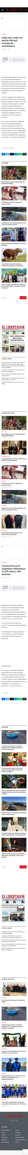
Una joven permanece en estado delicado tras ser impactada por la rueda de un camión (12, 747)
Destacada (5, 693)
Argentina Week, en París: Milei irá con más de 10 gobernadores (14, 459)
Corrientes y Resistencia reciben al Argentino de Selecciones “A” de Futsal (14, 1103)
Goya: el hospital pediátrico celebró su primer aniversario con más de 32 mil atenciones (14, 286)
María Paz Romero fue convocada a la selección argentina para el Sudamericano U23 (13, 1077)
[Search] (25, 10)
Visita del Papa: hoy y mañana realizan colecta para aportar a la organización (14, 834)
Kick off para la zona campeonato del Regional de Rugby (13, 182)
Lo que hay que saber (8, 148)
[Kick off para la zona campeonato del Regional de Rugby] (14, 173)
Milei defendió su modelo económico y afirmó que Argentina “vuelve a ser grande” (13, 855)
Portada (3, 14)
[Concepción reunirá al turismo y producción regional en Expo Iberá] (14, 255)
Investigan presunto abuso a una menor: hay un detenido (12, 533)
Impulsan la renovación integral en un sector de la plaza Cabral (14, 223)
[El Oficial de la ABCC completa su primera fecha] (14, 193)
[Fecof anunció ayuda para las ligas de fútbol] (14, 989)
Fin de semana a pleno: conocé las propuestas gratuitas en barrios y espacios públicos (12, 769)
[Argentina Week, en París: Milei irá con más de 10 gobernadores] (14, 447)
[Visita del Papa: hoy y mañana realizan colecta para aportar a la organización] (14, 824)
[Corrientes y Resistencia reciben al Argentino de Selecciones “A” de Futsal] (14, 1091)
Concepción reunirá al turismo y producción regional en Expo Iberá (12, 264)
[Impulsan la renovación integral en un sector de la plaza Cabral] (14, 214)
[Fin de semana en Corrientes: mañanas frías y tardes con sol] (14, 804)
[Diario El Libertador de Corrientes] (14, 10)
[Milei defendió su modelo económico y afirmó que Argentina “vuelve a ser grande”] (14, 845)
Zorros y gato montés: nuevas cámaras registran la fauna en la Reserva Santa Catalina (14, 792)
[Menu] (3, 10)
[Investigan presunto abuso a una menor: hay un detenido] (14, 522)
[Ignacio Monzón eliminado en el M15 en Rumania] (14, 234)
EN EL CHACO (7, 359)
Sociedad (4, 34)
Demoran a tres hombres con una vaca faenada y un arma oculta (14, 1052)
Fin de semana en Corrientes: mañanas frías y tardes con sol (14, 813)
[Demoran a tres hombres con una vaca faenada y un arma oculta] (14, 1040)
